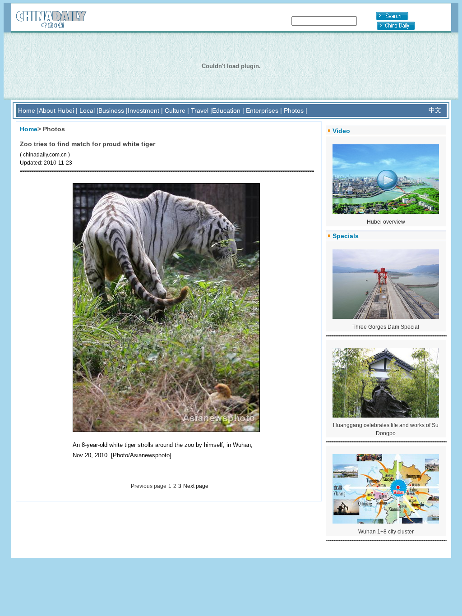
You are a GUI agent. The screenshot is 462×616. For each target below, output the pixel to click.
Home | (28, 110)
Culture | (177, 110)
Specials (346, 235)
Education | (228, 110)
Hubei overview (386, 222)
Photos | (295, 110)
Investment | (145, 110)
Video (341, 130)
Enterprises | (264, 110)
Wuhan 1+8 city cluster (386, 532)
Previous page (148, 486)
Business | (113, 110)
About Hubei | (58, 110)
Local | (88, 110)
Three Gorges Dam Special (385, 327)
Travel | (201, 110)
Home (28, 129)
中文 (435, 110)
